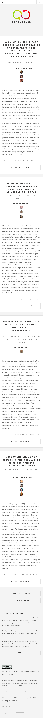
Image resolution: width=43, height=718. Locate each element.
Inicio (5, 2)
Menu (40, 2)
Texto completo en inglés (21, 167)
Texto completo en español (21, 306)
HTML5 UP (4, 713)
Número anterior (22, 600)
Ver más (21, 652)
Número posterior (21, 593)
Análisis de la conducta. (26, 692)
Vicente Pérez (20, 711)
